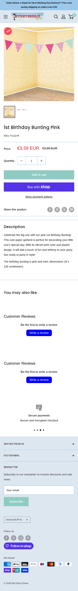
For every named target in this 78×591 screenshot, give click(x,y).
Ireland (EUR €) (14, 519)
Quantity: (9, 160)
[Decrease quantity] (21, 161)
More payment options (39, 196)
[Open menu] (6, 16)
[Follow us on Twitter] (13, 538)
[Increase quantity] (41, 161)
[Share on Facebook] (50, 209)
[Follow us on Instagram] (20, 538)
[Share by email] (71, 209)
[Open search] (56, 17)
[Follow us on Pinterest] (28, 538)
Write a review (39, 332)
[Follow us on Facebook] (6, 538)
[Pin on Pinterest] (57, 209)
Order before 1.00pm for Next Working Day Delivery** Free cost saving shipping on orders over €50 (39, 5)
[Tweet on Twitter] (64, 209)
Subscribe (16, 501)
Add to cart (39, 174)
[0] (71, 16)
